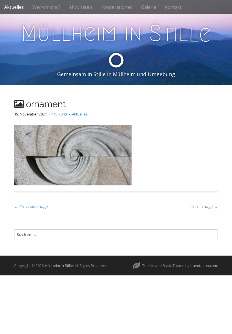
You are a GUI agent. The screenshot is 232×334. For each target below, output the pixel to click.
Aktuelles (14, 7)
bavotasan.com (203, 265)
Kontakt (173, 7)
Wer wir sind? (46, 7)
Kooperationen (116, 7)
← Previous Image (31, 206)
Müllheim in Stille (58, 265)
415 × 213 (59, 114)
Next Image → (204, 206)
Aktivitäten (80, 7)
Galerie (148, 7)
